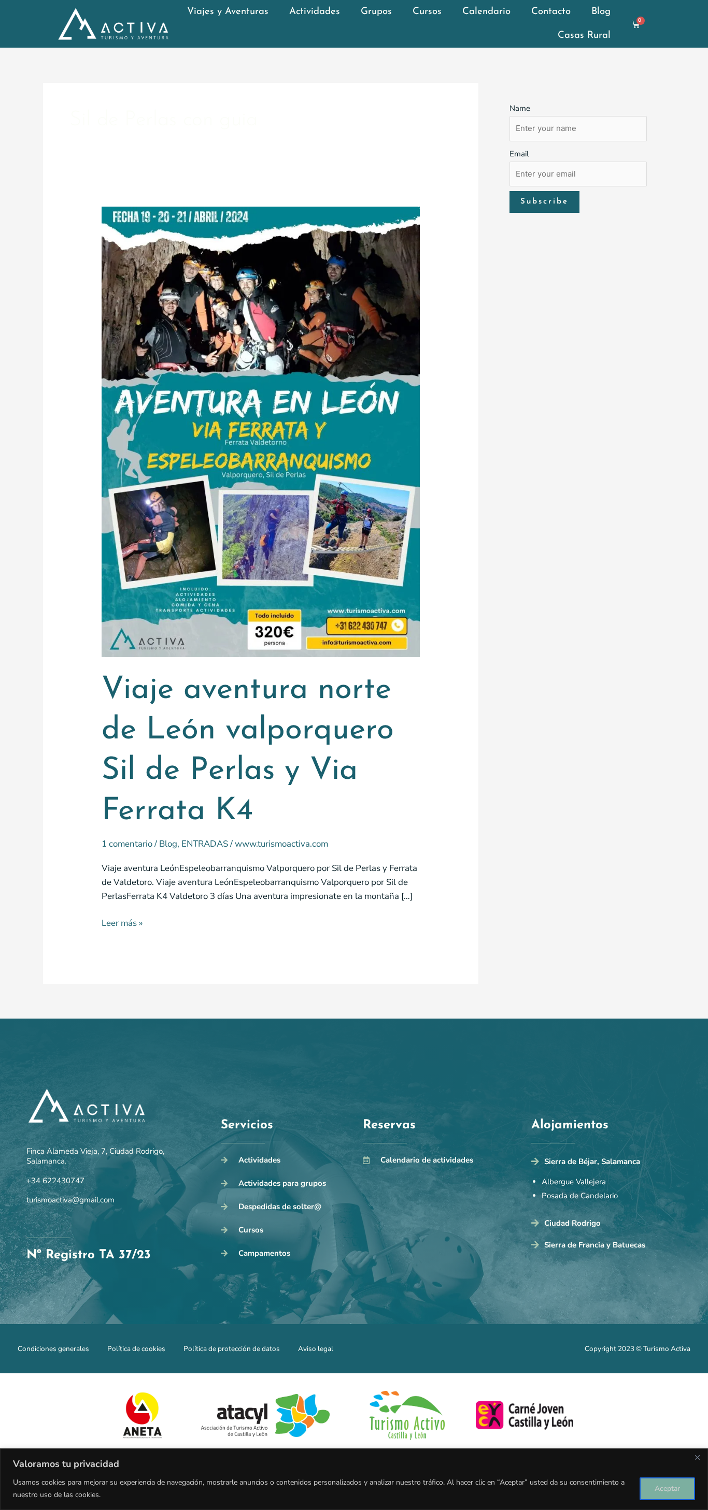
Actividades (314, 12)
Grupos (376, 12)
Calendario (486, 12)
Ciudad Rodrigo (572, 1223)
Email (519, 154)
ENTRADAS (204, 844)
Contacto (551, 12)
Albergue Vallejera (574, 1182)
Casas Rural (584, 35)
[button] (606, 1164)
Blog (601, 12)
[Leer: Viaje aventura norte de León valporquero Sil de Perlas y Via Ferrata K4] (261, 431)
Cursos (427, 12)
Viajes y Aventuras (227, 12)
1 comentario (127, 844)
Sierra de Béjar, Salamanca (592, 1161)
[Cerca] (697, 1457)
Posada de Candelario (580, 1195)
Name (519, 108)
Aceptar (667, 1488)
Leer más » (122, 922)
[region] (354, 1479)
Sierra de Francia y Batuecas (594, 1245)
